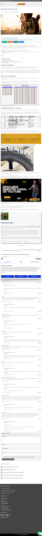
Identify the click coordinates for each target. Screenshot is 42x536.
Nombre (3, 444)
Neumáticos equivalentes (6, 58)
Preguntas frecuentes (4, 498)
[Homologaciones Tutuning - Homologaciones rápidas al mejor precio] (21, 4)
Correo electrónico (5, 448)
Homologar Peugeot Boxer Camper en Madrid (10, 466)
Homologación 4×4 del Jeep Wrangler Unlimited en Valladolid (13, 475)
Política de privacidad (4, 503)
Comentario (4, 436)
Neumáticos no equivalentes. (6, 59)
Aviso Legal (3, 500)
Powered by (38, 534)
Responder (39, 282)
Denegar (7, 276)
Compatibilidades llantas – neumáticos (7, 60)
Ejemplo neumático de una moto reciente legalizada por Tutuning (11, 61)
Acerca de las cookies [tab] (35, 261)
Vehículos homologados (5, 506)
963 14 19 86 (3, 0)
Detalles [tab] (21, 261)
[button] (39, 533)
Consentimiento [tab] (7, 261)
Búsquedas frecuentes (5, 508)
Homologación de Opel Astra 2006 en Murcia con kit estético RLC (13, 472)
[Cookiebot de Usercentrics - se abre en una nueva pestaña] (36, 259)
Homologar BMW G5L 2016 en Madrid (9, 469)
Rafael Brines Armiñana (5, 62)
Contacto (2, 504)
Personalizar (20, 276)
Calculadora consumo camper (6, 509)
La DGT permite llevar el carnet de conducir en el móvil (11, 250)
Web (2, 452)
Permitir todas (34, 276)
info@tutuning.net (8, 0)
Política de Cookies (4, 501)
